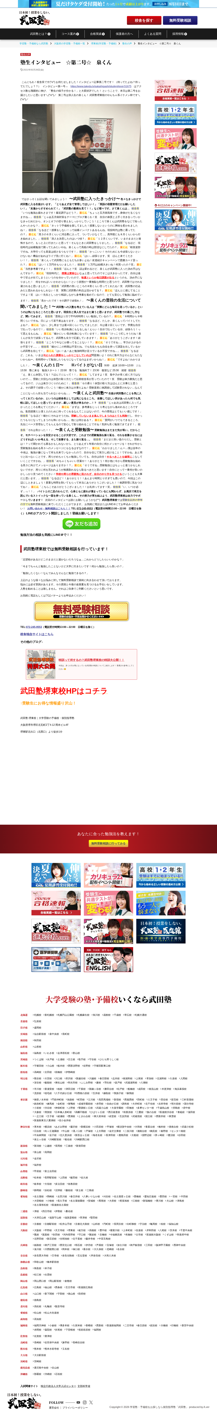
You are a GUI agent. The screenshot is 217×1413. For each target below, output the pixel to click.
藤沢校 (74, 1127)
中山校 (65, 1131)
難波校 (92, 1234)
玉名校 (65, 1349)
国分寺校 (188, 1103)
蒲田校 (191, 1112)
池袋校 (70, 1099)
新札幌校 (49, 1015)
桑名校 (69, 1211)
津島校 (180, 1201)
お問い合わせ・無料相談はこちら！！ (49, 508)
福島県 (23, 1053)
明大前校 (176, 1103)
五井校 (96, 1093)
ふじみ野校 (87, 1082)
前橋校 (58, 1072)
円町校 (106, 1224)
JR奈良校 (95, 1255)
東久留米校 (100, 1116)
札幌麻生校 (83, 1015)
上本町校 (127, 1230)
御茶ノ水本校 (41, 1099)
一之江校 (39, 1116)
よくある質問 (152, 33)
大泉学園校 (117, 1108)
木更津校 (166, 1089)
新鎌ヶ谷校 (95, 1089)
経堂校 (112, 1116)
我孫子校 (118, 1093)
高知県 (23, 1319)
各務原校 (73, 1184)
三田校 (149, 1245)
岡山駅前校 (55, 1281)
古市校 (139, 1234)
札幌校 (37, 1015)
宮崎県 (23, 1361)
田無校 (130, 1108)
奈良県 (23, 1255)
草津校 (83, 1217)
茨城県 (23, 1059)
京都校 (37, 1224)
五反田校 (124, 1116)
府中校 (186, 1108)
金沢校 (37, 1158)
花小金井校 (65, 1120)
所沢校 (69, 1078)
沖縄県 (23, 1374)
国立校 (149, 1116)
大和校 (138, 1127)
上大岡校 (101, 1131)
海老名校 (97, 1135)
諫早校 (65, 1342)
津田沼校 (70, 1089)
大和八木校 (110, 1255)
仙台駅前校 (40, 1034)
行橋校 (174, 1325)
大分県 (23, 1355)
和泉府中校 (183, 1234)
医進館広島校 (85, 1287)
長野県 (23, 1177)
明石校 (78, 1245)
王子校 (50, 1116)
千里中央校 (186, 1230)
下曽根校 (70, 1329)
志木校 (116, 1078)
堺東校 (71, 1230)
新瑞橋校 (148, 1201)
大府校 (112, 1201)
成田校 (141, 1089)
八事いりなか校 (91, 1196)
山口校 (37, 1293)
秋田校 (37, 1040)
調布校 (125, 1103)
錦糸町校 (39, 1103)
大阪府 (23, 1230)
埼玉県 (23, 1078)
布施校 (128, 1234)
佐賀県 (23, 1336)
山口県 (23, 1293)
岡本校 (65, 1249)
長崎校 (37, 1342)
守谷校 (92, 1059)
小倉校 (53, 1325)
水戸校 (50, 1059)
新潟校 (37, 1146)
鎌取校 (106, 1093)
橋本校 (161, 1127)
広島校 (37, 1287)
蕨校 (98, 1082)
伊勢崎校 (70, 1072)
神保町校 (60, 1108)
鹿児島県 (25, 1367)
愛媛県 (23, 1312)
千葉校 (82, 1089)
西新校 (99, 1325)
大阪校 (37, 1230)
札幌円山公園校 (66, 1015)
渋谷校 (48, 1108)
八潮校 (144, 1082)
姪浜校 (153, 1325)
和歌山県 (25, 1262)
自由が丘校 (113, 1103)
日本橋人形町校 (63, 1112)
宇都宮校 (39, 1066)
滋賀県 (23, 1217)
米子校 (48, 1268)
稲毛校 (48, 1093)
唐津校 (48, 1336)
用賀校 (48, 1112)
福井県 (23, 1164)
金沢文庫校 (115, 1131)
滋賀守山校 (55, 1217)
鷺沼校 (171, 1135)
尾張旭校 (124, 1201)
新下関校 (49, 1293)
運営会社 (54, 1407)
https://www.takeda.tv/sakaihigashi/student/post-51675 (101, 86)
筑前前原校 (84, 1329)
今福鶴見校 (116, 1234)
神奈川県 (25, 1126)
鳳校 (36, 1234)
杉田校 (181, 1135)
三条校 (69, 1146)
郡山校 (76, 1053)
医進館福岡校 (114, 1325)
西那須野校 (74, 1066)
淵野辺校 (147, 1135)
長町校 (65, 1034)
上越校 (48, 1146)
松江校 (37, 1274)
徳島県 (23, 1300)
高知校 (37, 1319)
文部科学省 (84, 1386)
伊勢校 (58, 1211)
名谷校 (120, 1249)
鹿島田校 (123, 1135)
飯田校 (74, 1177)
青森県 (23, 1021)
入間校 (183, 1078)
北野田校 (39, 1238)
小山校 (50, 1066)
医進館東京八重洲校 (44, 1120)
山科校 (96, 1224)
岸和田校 (151, 1230)
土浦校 (61, 1059)
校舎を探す (144, 20)
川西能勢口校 (52, 1249)
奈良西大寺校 (41, 1255)
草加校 (149, 1078)
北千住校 (150, 1103)
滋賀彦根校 (71, 1217)
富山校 (37, 1152)
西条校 (58, 1287)
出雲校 (48, 1274)
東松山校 (60, 1082)
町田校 (81, 1099)
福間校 (97, 1329)
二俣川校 (129, 1131)
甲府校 (37, 1171)
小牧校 (50, 1201)
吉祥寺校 (163, 1103)
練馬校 (50, 1103)
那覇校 (37, 1374)
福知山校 (173, 1224)
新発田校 (81, 1146)
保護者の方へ (124, 33)
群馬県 (23, 1072)
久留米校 (77, 1325)
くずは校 (168, 1234)
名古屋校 (39, 1196)
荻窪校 (174, 1099)
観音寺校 (60, 1306)
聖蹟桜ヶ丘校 (85, 1108)
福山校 (48, 1287)
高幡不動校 (81, 1112)
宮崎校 (37, 1361)
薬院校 (48, 1329)
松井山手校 (66, 1224)
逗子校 (53, 1135)
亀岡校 (153, 1224)
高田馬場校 (104, 1099)
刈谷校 (106, 1196)
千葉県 (23, 1089)
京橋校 (103, 1234)
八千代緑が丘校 (63, 1093)
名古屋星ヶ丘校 (122, 1196)
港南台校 (173, 1127)
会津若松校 (63, 1053)
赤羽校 (99, 1103)
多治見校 (60, 1184)
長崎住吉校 (79, 1342)
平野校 (48, 1230)
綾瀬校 (61, 1116)
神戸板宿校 (136, 1245)
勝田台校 (109, 1089)
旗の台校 (151, 1112)
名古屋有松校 (41, 1205)
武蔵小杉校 (187, 1127)
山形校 (37, 1046)
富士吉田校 (51, 1171)
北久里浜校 (66, 1135)
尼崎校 (110, 1249)
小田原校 (98, 1127)
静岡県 (23, 1190)
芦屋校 (99, 1245)
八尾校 (162, 1230)
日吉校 (37, 1131)
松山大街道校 (52, 1313)
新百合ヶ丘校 (82, 1135)
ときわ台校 (84, 1116)
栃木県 (23, 1065)
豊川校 (159, 1201)
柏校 (60, 1089)
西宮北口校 (66, 1245)
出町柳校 (131, 1224)
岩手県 (23, 1027)
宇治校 (143, 1224)
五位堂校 (82, 1255)
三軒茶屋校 (187, 1099)
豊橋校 (137, 1196)
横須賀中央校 (124, 1127)
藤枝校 (69, 1190)
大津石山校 (40, 1217)
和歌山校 (39, 1262)
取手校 (82, 1059)
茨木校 (173, 1230)
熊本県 (23, 1348)
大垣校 (48, 1184)
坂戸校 (118, 1082)
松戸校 (120, 1089)
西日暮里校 (114, 1112)
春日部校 (104, 1078)
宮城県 (23, 1034)
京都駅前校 (51, 1224)
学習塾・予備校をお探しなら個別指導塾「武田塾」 (159, 1407)
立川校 (91, 1099)
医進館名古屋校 (60, 1205)
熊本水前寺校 (52, 1349)
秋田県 (23, 1040)
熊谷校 (37, 1078)
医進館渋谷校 (167, 1112)
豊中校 (103, 1230)
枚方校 (82, 1230)
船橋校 (131, 1089)
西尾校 (102, 1201)
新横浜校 (85, 1127)
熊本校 (37, 1349)
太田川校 (62, 1196)
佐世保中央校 (52, 1342)
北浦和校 (161, 1078)
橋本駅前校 (53, 1262)
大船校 (135, 1135)
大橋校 (164, 1325)
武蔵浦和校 (131, 1082)
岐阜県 (23, 1184)
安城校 (91, 1201)
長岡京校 (118, 1224)
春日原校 (142, 1325)
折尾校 (58, 1329)
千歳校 (117, 1015)
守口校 (82, 1234)
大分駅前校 (40, 1355)
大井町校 (137, 1103)
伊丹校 (89, 1245)
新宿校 (117, 1099)
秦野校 (164, 1131)
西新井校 (160, 1116)
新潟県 (23, 1145)
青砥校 (180, 1112)
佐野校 (86, 1066)
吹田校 (56, 1234)
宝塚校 (110, 1245)
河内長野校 (69, 1234)
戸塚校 (89, 1131)
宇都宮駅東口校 (102, 1066)
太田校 (48, 1072)
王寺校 (55, 1255)
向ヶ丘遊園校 (52, 1131)
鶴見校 (153, 1131)
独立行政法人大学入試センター (58, 1386)
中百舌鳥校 (104, 1238)
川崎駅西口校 (82, 1139)
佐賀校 (37, 1336)
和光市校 (73, 1082)
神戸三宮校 (51, 1245)
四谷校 (164, 1099)
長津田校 (110, 1135)
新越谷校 (81, 1078)
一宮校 (173, 1196)
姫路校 (37, 1245)
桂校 (163, 1224)
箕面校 (45, 1234)
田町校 (140, 1099)
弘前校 (37, 1021)
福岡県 (23, 1325)
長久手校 (62, 1201)
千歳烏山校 (163, 1108)
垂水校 (86, 1249)
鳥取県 (23, 1268)
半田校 (184, 1196)
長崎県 (23, 1342)
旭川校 (96, 1015)
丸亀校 (48, 1306)
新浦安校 (49, 1089)
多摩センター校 (145, 1108)
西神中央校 (179, 1245)
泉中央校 (54, 1034)
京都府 (23, 1224)
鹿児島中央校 (41, 1367)
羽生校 (107, 1082)
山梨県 (23, 1171)
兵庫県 (23, 1245)
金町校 (61, 1103)
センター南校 (178, 1131)
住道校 (139, 1230)
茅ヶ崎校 (159, 1135)
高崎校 (37, 1072)
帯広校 (128, 1015)
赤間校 (37, 1329)
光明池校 (64, 1238)
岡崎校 (50, 1196)
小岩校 (37, 1108)
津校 (36, 1211)
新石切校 (52, 1238)
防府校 (82, 1293)
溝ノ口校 (77, 1131)
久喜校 (173, 1078)
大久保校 (98, 1249)
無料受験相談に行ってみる (108, 843)
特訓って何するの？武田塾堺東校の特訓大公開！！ (91, 660)
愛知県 (23, 1196)
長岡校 (58, 1146)
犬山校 (169, 1201)
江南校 (136, 1201)
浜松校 (48, 1190)
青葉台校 (150, 1127)
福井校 (37, 1165)
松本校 (37, 1177)
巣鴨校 (71, 1103)
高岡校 (48, 1152)
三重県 (23, 1211)
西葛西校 (129, 1099)
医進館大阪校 (153, 1234)
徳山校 (71, 1293)
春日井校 (75, 1196)
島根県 (23, 1274)
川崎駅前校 (55, 1139)
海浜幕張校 (180, 1089)
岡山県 (23, 1281)
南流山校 (153, 1089)
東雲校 (172, 1116)
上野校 (71, 1108)
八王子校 (152, 1099)
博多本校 (64, 1325)
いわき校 (49, 1053)
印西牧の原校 (82, 1093)
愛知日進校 (150, 1196)
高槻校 (92, 1230)
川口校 (58, 1078)
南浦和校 (127, 1078)
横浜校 (48, 1127)
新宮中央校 (187, 1325)
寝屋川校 (115, 1230)
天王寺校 (60, 1230)
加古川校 (122, 1245)
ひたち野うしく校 (109, 1059)
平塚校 (110, 1127)
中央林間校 (40, 1135)
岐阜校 (37, 1184)
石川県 (23, 1158)
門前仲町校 (58, 1099)
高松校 (37, 1306)
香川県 (23, 1306)
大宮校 (48, 1078)
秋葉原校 (128, 1112)
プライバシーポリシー (75, 1407)
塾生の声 (25, 54)
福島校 (37, 1053)
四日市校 (47, 1211)
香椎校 (89, 1325)
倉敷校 (68, 1281)
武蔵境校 (137, 1116)
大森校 (37, 1112)
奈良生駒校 (68, 1255)
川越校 (92, 1078)
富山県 (23, 1152)
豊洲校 (71, 1116)
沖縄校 (48, 1374)
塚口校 (76, 1249)
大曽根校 (39, 1201)
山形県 (23, 1046)
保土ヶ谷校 (40, 1139)
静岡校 (37, 1190)
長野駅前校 (51, 1177)
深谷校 (37, 1082)
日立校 (71, 1059)
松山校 (37, 1313)
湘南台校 (142, 1131)
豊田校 (163, 1196)
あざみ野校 (61, 1127)
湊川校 (37, 1249)
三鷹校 (139, 1112)
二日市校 (129, 1325)
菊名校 (68, 1139)
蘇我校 (130, 1093)
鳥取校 (37, 1268)
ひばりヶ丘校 (97, 1112)
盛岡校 (37, 1027)
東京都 (23, 1099)
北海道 (23, 1015)
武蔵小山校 (102, 1108)
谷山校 (55, 1367)
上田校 (63, 1177)
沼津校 (58, 1190)
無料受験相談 (180, 20)
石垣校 (58, 1374)
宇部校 (61, 1293)
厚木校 (37, 1127)
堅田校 (94, 1217)
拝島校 (176, 1108)
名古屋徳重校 (77, 1201)
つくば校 (39, 1059)
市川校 (37, 1089)
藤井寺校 (90, 1238)
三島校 (90, 1190)
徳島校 (37, 1300)
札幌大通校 (141, 1015)
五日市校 (70, 1287)
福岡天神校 (40, 1325)
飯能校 (48, 1082)
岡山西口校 (40, 1281)
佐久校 (84, 1177)
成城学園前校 (85, 1103)
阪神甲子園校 (163, 1245)
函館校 (106, 1015)
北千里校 (77, 1238)
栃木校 (61, 1066)
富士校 (79, 1190)
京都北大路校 (82, 1224)
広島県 (23, 1287)
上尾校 (139, 1078)
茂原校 (37, 1093)
